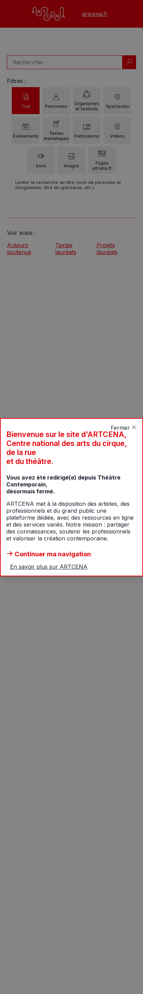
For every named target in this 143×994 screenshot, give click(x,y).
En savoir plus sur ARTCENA (48, 566)
